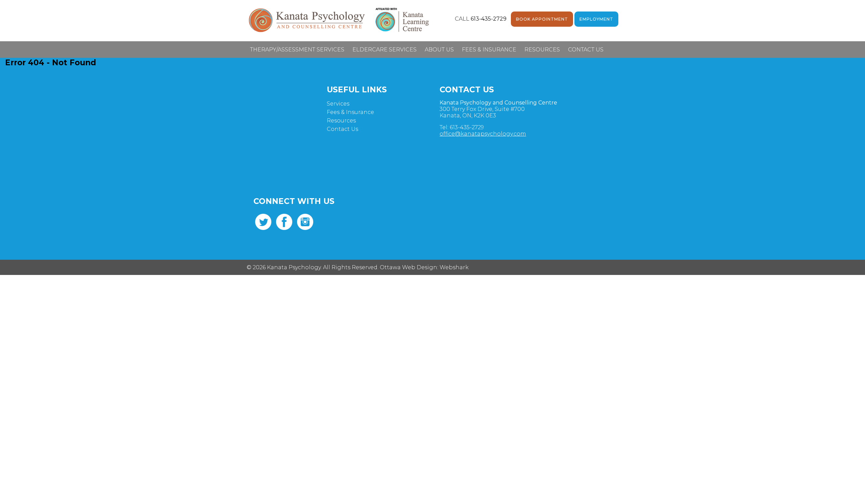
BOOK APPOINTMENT (542, 19)
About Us (439, 49)
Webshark (454, 267)
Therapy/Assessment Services (297, 49)
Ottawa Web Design (408, 267)
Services (338, 103)
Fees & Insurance (489, 49)
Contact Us (585, 49)
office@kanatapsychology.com (483, 134)
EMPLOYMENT (596, 19)
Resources (542, 49)
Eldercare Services (384, 49)
